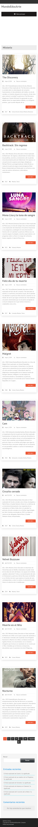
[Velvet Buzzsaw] (19, 546)
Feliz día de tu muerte (14, 281)
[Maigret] (19, 337)
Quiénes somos (7, 821)
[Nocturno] (19, 678)
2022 (6, 247)
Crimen (13, 390)
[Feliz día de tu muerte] (19, 268)
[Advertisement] (19, 30)
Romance (30, 112)
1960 (6, 390)
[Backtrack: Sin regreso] (19, 132)
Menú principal (20, 14)
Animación (14, 458)
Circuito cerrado (11, 491)
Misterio (26, 112)
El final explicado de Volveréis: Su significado (17, 783)
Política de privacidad (8, 824)
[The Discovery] (19, 64)
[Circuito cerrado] (19, 478)
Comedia (14, 313)
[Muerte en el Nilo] (19, 612)
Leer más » (30, 107)
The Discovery (10, 77)
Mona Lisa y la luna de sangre (18, 215)
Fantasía (14, 247)
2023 (6, 727)
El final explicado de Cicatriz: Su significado (17, 773)
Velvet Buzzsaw (11, 559)
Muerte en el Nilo (12, 625)
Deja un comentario (21, 81)
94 (25, 738)
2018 (6, 458)
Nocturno (7, 691)
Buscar (5, 757)
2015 (6, 181)
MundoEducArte (11, 6)
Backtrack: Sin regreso (14, 145)
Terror (18, 181)
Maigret (6, 353)
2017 (6, 112)
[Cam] (19, 410)
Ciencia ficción (15, 112)
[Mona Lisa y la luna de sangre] (19, 202)
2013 (6, 526)
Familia (25, 458)
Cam (4, 423)
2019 (6, 591)
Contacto (23, 822)
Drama (21, 112)
